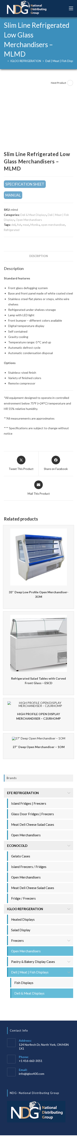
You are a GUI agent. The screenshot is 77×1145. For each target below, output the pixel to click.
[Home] (5, 61)
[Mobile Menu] (71, 8)
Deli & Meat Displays (33, 215)
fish (19, 224)
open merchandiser (53, 224)
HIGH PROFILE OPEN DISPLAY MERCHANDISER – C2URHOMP (38, 716)
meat (26, 224)
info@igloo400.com (31, 1073)
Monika (35, 224)
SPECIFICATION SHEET (24, 184)
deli (13, 224)
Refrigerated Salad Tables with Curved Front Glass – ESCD (38, 681)
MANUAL (13, 195)
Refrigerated (11, 230)
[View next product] (70, 83)
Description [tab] (38, 256)
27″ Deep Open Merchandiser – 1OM (39, 747)
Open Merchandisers (29, 220)
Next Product (58, 82)
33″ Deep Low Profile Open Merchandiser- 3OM (38, 594)
